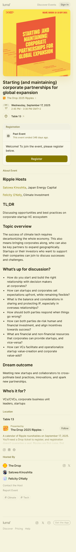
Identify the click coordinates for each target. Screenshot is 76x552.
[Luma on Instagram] (37, 523)
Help (27, 528)
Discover (8, 528)
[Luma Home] (7, 4)
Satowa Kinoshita (14, 187)
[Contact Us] (49, 523)
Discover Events (46, 4)
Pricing (19, 528)
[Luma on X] (43, 523)
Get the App (62, 522)
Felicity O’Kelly (12, 195)
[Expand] (36, 443)
